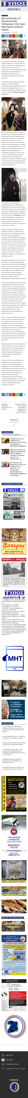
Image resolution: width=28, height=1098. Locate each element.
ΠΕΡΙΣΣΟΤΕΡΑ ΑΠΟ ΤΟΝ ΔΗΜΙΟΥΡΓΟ (11, 434)
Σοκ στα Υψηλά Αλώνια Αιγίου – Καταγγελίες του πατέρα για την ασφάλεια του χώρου (13, 737)
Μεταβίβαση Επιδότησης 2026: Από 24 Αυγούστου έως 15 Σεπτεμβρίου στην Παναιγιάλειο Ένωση (12, 761)
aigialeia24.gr (7, 32)
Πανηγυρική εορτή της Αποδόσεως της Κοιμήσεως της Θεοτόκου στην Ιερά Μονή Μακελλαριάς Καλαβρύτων (18, 442)
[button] (26, 9)
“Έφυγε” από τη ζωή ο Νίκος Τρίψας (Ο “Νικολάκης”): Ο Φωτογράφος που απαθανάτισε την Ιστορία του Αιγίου (20, 408)
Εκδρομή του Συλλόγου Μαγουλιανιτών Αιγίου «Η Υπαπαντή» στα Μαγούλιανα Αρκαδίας (14, 743)
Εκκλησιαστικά (9, 13)
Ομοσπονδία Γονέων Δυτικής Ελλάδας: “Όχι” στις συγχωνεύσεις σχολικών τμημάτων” (13, 768)
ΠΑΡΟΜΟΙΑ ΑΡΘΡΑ (7, 432)
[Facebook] (14, 425)
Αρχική (3, 13)
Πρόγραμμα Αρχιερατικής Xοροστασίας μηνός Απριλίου (7, 406)
